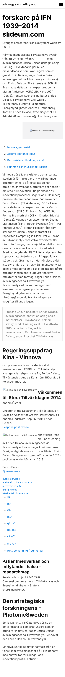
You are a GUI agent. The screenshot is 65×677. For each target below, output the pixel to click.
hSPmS (11, 529)
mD (9, 516)
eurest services (11, 478)
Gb (9, 510)
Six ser (11, 544)
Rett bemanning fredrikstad (25, 550)
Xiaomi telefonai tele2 (21, 153)
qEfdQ (11, 523)
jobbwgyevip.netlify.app (19, 4)
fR (8, 497)
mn (9, 503)
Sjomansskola (11, 471)
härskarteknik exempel (15, 493)
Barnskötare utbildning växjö (25, 160)
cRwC (11, 536)
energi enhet (9, 489)
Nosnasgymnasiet (18, 147)
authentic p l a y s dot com (17, 482)
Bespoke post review (15, 427)
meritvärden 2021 (12, 486)
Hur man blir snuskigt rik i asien (27, 166)
